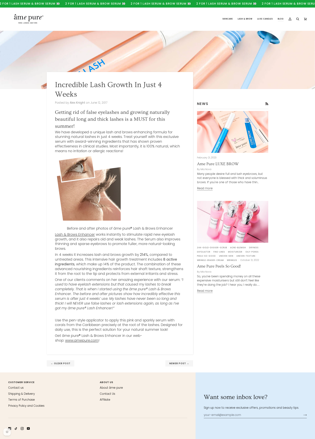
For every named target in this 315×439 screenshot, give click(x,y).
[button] (227, 19)
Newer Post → (179, 363)
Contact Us (107, 394)
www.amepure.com (81, 340)
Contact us (16, 388)
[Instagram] (22, 428)
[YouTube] (28, 428)
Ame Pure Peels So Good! (219, 266)
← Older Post (60, 363)
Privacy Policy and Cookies (26, 406)
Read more (205, 188)
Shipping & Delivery (21, 394)
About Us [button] (106, 382)
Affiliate (105, 400)
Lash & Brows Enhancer (75, 234)
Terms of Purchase (21, 400)
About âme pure (111, 388)
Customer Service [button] (21, 382)
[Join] (302, 415)
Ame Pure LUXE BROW (218, 164)
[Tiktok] (15, 428)
